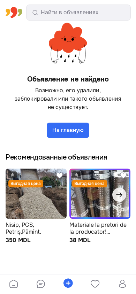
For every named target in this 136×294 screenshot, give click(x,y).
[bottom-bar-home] (13, 284)
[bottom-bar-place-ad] (68, 284)
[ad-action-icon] (59, 179)
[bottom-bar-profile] (122, 284)
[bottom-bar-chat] (40, 284)
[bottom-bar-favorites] (95, 284)
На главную (68, 130)
